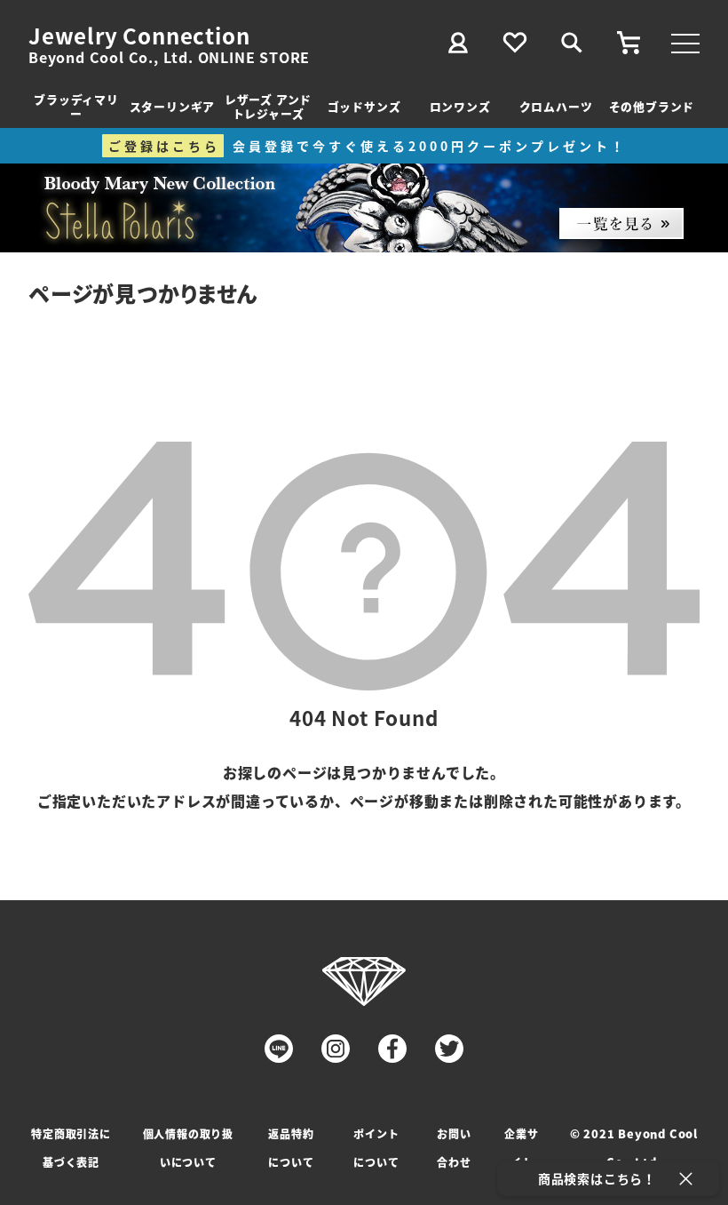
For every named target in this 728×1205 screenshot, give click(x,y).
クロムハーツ (556, 106)
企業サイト (521, 1147)
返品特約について (290, 1147)
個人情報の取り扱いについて (188, 1147)
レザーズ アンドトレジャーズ (268, 106)
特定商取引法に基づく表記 (71, 1147)
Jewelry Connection (138, 35)
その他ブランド (652, 106)
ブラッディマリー (76, 106)
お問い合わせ (454, 1147)
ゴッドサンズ (364, 106)
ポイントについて (376, 1147)
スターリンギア (173, 106)
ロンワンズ (460, 106)
